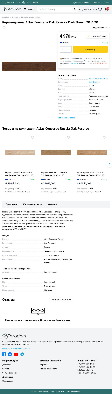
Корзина (43, 364)
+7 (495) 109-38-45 (11, 2)
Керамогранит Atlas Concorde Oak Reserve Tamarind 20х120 (90, 174)
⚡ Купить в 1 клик (96, 36)
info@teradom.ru (85, 370)
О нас (106, 2)
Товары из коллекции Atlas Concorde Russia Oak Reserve (45, 128)
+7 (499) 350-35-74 (86, 364)
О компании (7, 381)
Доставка (74, 63)
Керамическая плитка (30, 17)
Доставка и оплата (81, 2)
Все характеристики (66, 117)
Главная (5, 17)
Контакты (96, 2)
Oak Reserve (94, 82)
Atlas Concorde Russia (98, 78)
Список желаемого (48, 368)
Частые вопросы (9, 372)
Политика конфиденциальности (16, 348)
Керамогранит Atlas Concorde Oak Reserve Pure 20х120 (54, 174)
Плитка (15, 17)
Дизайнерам (8, 377)
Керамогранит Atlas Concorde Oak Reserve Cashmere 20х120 (19, 174)
